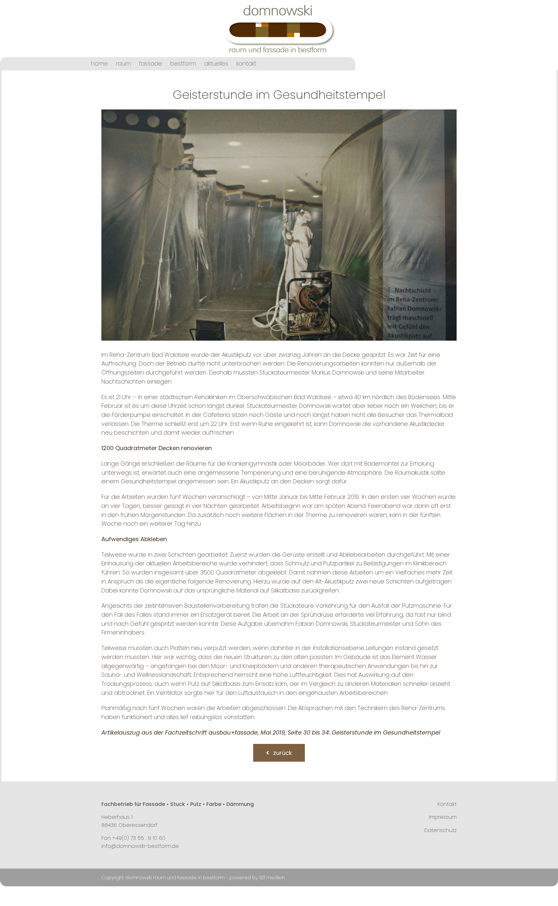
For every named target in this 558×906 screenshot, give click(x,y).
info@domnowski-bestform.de (140, 846)
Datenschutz (440, 830)
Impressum (443, 817)
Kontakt (447, 804)
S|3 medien (272, 877)
